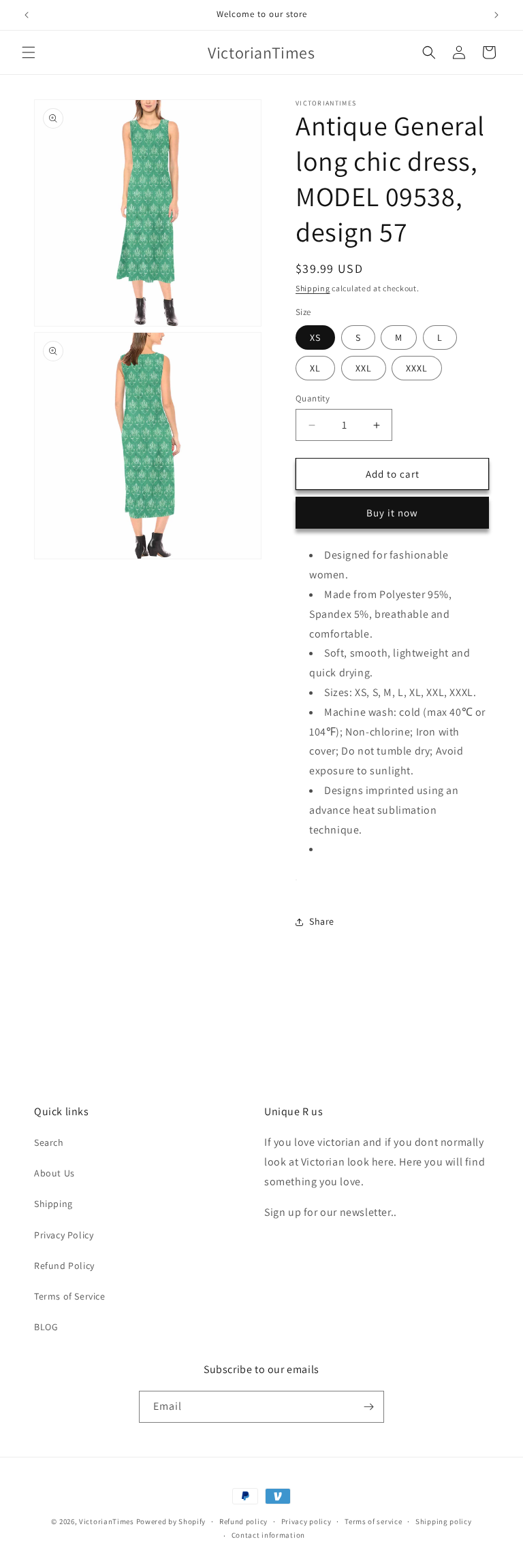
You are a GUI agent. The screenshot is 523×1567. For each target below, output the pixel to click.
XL (315, 368)
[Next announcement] (496, 15)
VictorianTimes (106, 1521)
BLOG (46, 1327)
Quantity (313, 398)
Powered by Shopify (171, 1521)
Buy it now (392, 512)
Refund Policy (64, 1265)
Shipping (313, 288)
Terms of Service (70, 1296)
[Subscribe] (368, 1407)
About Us (54, 1173)
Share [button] (321, 921)
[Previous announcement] (27, 15)
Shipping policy (443, 1521)
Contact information (268, 1535)
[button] (29, 52)
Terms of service (373, 1521)
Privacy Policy (63, 1235)
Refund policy (243, 1521)
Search (49, 1142)
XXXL (417, 368)
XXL (363, 368)
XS (315, 337)
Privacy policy (306, 1521)
